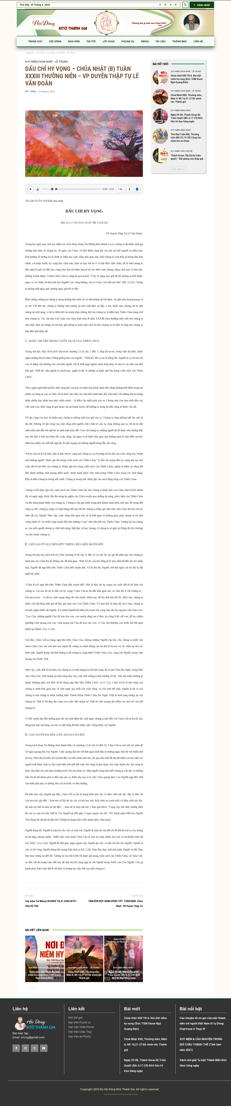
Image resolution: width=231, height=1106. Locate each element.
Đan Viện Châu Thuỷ (80, 1031)
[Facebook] (160, 5)
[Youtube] (44, 1048)
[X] (176, 5)
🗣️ (137, 189)
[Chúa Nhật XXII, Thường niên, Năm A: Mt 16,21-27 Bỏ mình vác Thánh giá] (84, 959)
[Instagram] (165, 5)
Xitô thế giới (75, 1017)
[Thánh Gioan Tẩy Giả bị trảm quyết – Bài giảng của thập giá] (160, 155)
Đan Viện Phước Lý (79, 1022)
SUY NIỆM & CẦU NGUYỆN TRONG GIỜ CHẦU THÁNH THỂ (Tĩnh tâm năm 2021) (201, 1044)
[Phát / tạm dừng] (30, 189)
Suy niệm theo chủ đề (181, 151)
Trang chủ (29, 52)
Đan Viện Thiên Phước (81, 1027)
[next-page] (33, 988)
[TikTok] (170, 5)
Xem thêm (177, 169)
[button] (185, 4)
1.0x (120, 189)
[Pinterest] (73, 918)
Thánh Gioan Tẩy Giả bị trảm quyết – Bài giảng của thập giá (187, 157)
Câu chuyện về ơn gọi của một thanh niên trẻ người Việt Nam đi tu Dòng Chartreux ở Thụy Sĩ (202, 1023)
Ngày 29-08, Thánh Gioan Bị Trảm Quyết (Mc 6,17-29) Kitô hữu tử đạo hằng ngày (123, 974)
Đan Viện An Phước (79, 1036)
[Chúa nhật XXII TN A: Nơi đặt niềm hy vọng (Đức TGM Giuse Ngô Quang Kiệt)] (44, 959)
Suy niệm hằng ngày (123, 968)
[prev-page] (27, 988)
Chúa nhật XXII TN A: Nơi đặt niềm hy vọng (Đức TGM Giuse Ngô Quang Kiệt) (44, 974)
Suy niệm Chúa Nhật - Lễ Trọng (60, 52)
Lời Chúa (40, 52)
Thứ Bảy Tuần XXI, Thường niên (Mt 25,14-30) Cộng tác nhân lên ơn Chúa (186, 137)
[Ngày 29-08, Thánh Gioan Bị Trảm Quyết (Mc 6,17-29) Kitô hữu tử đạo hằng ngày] (123, 959)
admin (33, 91)
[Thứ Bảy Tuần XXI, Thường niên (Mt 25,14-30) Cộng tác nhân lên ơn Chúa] (160, 135)
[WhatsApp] (80, 918)
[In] (49, 918)
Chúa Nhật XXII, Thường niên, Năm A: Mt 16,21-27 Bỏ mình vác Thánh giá (84, 974)
